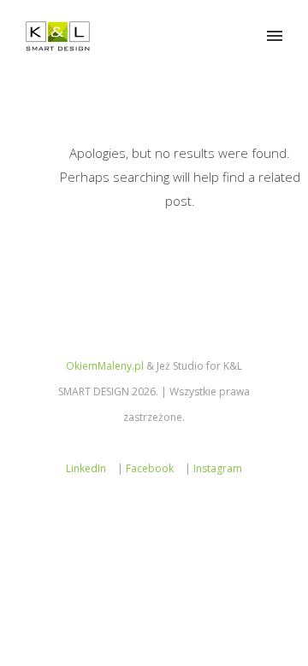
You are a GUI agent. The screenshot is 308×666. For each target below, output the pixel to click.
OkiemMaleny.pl (105, 366)
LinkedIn (86, 468)
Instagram (217, 468)
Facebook (150, 468)
